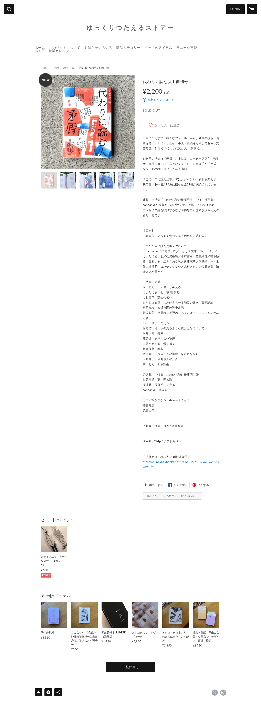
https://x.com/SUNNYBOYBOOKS (215, 693)
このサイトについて (64, 47)
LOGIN (235, 9)
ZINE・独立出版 (64, 68)
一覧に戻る (130, 667)
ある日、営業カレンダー (54, 51)
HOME (45, 68)
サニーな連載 (186, 47)
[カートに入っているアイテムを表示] (252, 9)
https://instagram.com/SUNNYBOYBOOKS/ (223, 693)
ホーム (40, 47)
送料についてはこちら (162, 99)
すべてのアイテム (158, 47)
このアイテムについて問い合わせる (175, 496)
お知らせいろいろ (98, 47)
